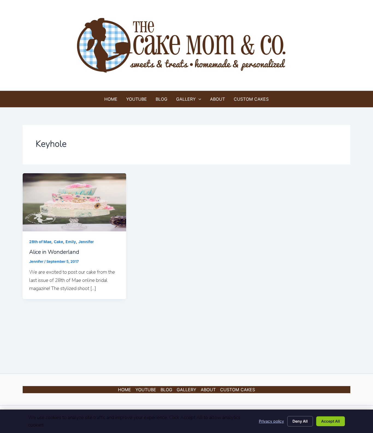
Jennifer (86, 241)
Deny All (300, 421)
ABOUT (217, 99)
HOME (110, 99)
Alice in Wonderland (54, 252)
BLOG (161, 99)
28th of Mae (40, 241)
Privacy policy (271, 421)
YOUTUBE (136, 99)
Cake (58, 241)
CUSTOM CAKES (251, 99)
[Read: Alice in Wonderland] (74, 202)
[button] (198, 99)
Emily (71, 241)
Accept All (330, 421)
